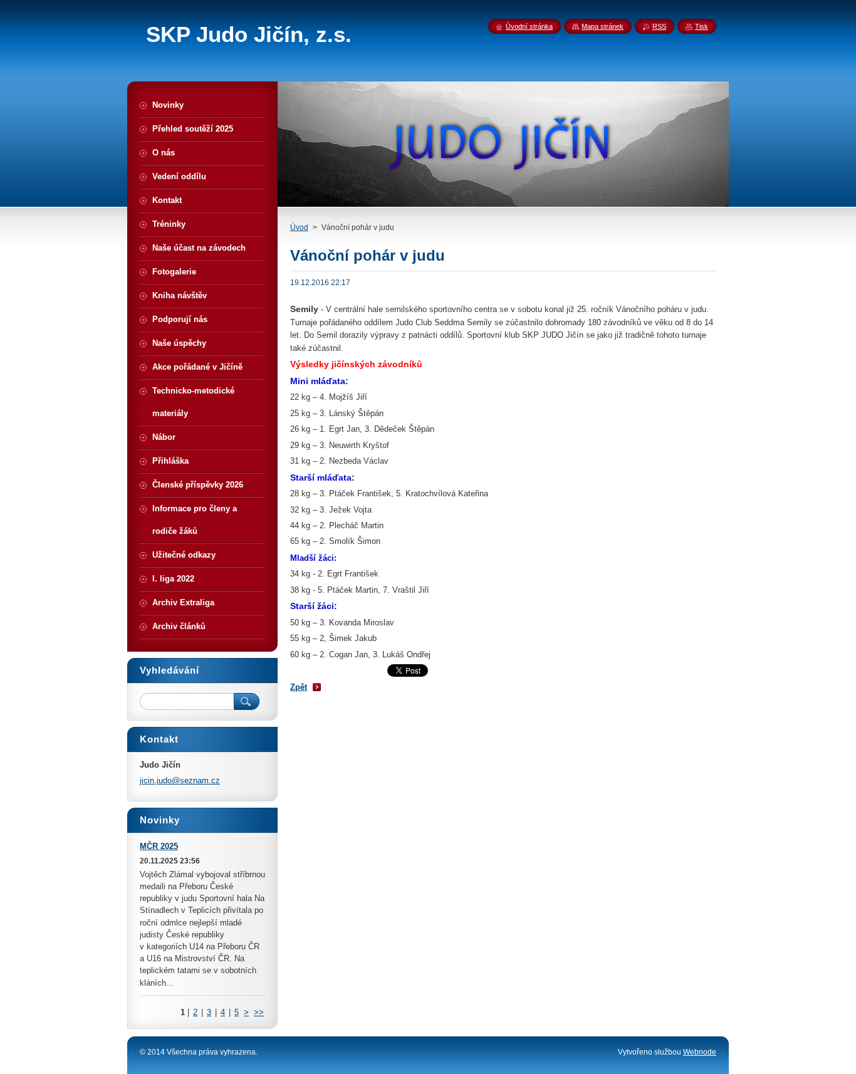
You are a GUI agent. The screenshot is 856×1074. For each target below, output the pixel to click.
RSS (659, 26)
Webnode (699, 1052)
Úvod (299, 227)
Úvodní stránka (529, 26)
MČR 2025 (159, 846)
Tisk (701, 26)
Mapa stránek (603, 26)
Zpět (298, 687)
